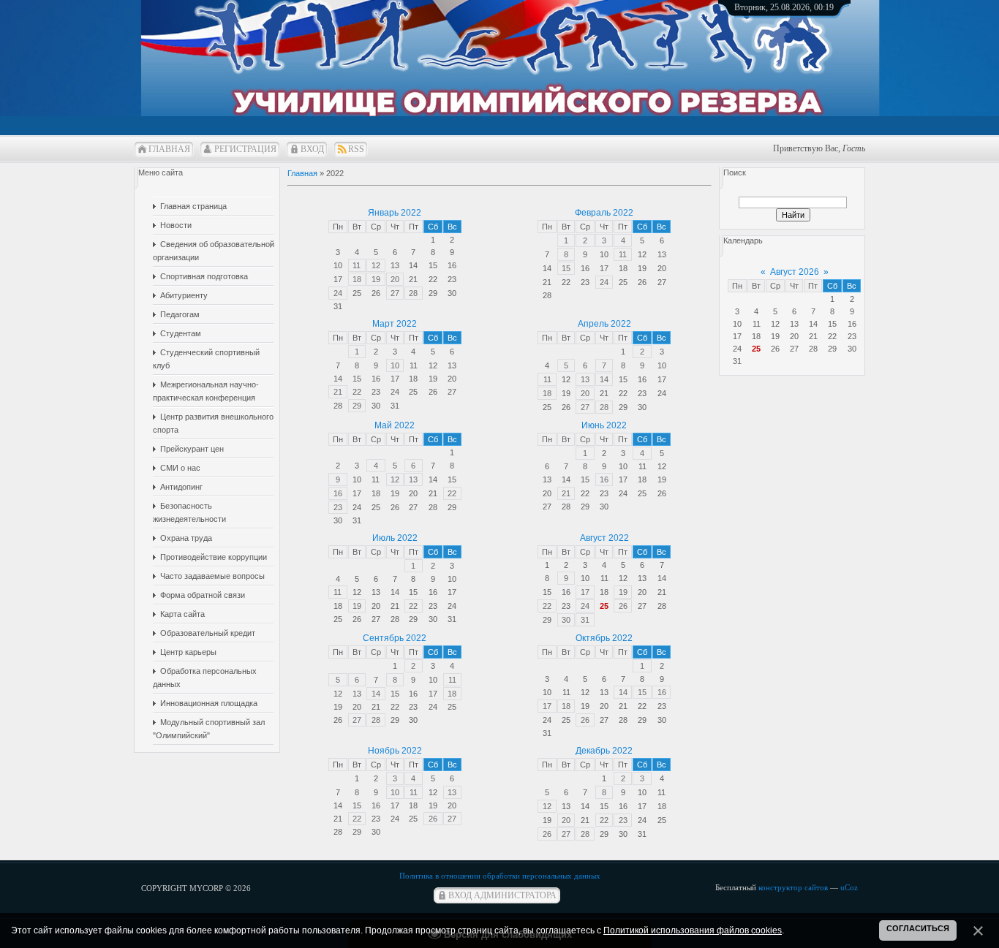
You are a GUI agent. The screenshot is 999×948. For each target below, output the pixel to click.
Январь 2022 (394, 213)
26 (623, 606)
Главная (169, 149)
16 (337, 493)
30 (566, 619)
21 (337, 391)
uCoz (849, 887)
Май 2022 (394, 425)
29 (357, 405)
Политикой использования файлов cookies (692, 930)
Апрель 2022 (604, 324)
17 (585, 592)
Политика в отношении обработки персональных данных (499, 875)
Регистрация (245, 149)
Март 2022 (394, 324)
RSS (356, 149)
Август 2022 (604, 538)
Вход (312, 149)
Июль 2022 (395, 538)
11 (357, 265)
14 (604, 379)
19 (376, 279)
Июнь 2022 (604, 425)
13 (585, 379)
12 (376, 265)
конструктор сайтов (793, 887)
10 (395, 365)
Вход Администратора (502, 895)
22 (452, 493)
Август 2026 (794, 272)
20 (395, 279)
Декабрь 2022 (604, 751)
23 (337, 507)
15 (566, 268)
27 (395, 293)
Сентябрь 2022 (394, 638)
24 (337, 293)
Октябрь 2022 (604, 638)
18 (357, 279)
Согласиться (917, 928)
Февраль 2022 (604, 213)
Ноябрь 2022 (395, 751)
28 (413, 293)
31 (585, 619)
